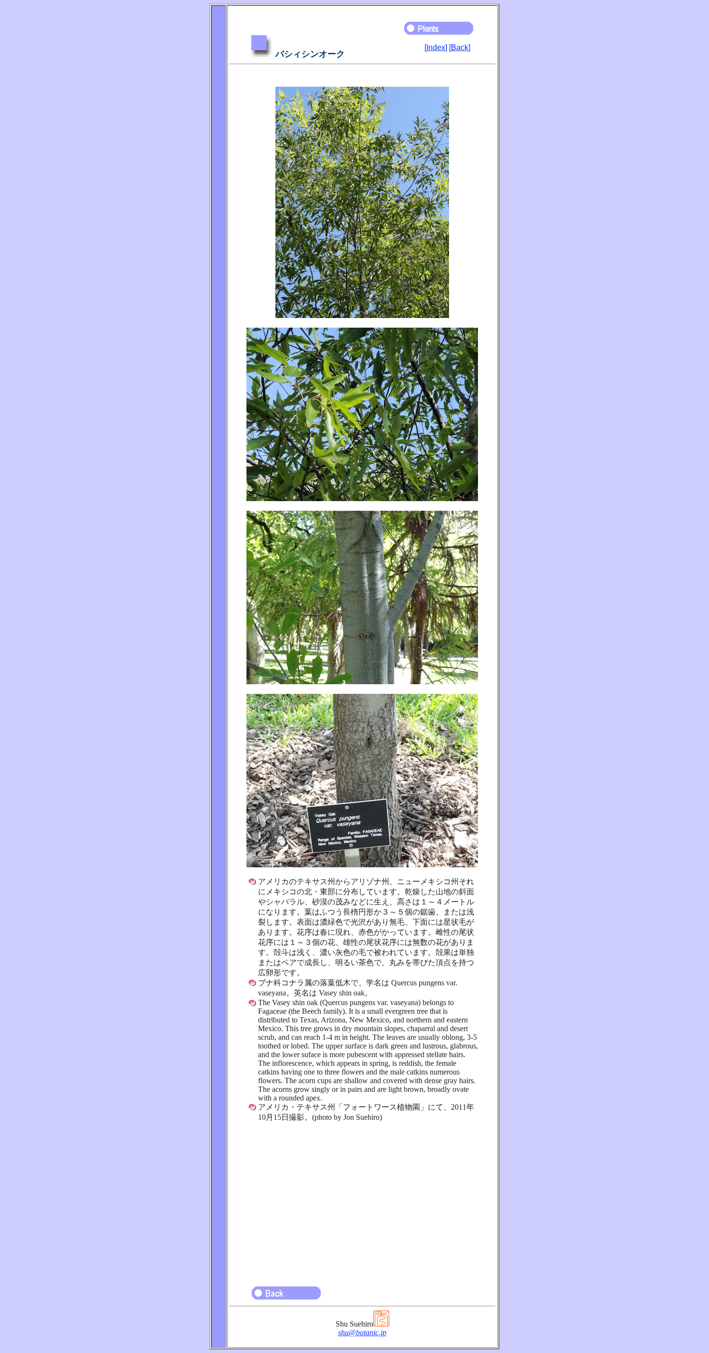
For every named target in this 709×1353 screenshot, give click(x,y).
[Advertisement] (362, 1199)
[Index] (435, 47)
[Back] (459, 47)
